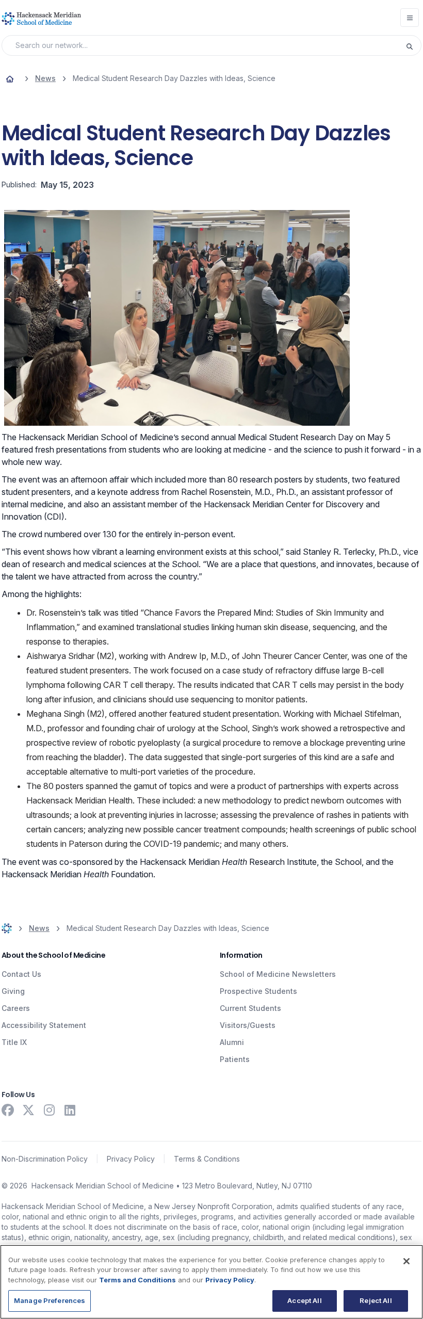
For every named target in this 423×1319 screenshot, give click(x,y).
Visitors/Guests (247, 1025)
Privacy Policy (131, 1158)
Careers (16, 1008)
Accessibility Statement (44, 1025)
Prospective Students (258, 991)
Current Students (250, 1008)
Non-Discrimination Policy (45, 1158)
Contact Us (21, 974)
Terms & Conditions (207, 1158)
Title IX (14, 1042)
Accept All (304, 1300)
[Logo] (41, 18)
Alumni (232, 1042)
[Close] (406, 1261)
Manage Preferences (49, 1300)
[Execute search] (413, 45)
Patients (235, 1059)
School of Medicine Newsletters (278, 974)
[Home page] (10, 78)
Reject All (376, 1300)
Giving (13, 991)
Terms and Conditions (137, 1280)
